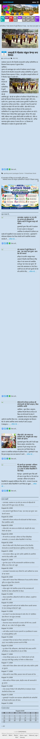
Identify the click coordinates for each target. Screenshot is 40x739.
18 (9, 719)
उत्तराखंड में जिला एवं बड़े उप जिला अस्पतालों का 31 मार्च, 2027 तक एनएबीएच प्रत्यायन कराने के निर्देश (18, 641)
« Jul (3, 726)
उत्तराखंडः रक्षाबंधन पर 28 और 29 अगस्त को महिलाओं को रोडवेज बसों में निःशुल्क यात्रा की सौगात (27, 220)
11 (9, 717)
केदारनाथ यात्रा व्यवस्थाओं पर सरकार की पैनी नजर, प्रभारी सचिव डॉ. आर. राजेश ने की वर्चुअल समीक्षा (19, 624)
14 (25, 717)
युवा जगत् (32, 19)
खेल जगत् (15, 19)
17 (4, 719)
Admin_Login (23, 735)
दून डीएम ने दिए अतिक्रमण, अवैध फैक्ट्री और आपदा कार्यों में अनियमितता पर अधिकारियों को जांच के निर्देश (19, 649)
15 (30, 717)
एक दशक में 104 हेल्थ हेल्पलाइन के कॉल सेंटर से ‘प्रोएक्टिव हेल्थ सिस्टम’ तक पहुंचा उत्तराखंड (19, 615)
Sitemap (22, 737)
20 (20, 719)
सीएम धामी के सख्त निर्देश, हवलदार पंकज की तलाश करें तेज (19, 674)
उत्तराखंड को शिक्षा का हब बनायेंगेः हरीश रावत (15, 178)
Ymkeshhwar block (30, 173)
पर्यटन (11, 19)
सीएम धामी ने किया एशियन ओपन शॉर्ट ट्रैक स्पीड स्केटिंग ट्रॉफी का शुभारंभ (20, 667)
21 (25, 719)
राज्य (6, 18)
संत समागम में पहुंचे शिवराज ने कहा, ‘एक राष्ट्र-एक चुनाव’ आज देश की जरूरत (27, 251)
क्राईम (37, 19)
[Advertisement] (20, 147)
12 (15, 717)
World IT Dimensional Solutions (29, 733)
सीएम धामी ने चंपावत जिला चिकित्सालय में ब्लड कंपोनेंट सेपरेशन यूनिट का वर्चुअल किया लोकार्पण (20, 581)
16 (36, 717)
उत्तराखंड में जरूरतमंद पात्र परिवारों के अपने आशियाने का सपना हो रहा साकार (20, 572)
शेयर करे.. (14, 169)
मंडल (19, 18)
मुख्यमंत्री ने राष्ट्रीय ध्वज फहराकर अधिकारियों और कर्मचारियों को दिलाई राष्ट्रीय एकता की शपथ (19, 698)
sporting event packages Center (13, 173)
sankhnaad (6, 58)
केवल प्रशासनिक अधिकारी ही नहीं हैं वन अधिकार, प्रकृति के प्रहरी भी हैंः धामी (19, 598)
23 (36, 719)
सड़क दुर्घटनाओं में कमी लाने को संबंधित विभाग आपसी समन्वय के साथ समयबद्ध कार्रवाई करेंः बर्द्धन (19, 606)
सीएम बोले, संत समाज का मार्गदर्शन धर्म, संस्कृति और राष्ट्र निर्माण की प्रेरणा (27, 436)
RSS (16, 737)
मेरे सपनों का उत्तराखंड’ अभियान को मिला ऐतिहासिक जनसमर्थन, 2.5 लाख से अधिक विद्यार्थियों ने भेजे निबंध (27, 467)
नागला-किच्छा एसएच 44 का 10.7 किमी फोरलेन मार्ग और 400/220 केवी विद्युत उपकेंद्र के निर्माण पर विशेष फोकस (18, 658)
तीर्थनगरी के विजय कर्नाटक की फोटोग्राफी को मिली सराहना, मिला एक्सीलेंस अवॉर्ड (27, 404)
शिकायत (16, 735)
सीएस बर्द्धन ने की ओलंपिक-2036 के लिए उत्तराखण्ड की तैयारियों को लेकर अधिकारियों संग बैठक (18, 589)
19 (15, 719)
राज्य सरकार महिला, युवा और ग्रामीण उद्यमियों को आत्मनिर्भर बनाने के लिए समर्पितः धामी (19, 555)
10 (4, 717)
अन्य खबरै (28, 19)
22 (30, 719)
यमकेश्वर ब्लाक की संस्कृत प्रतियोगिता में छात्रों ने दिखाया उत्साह (21, 179)
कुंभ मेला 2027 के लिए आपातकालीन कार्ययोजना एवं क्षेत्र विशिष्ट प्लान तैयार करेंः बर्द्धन (18, 563)
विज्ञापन (10, 735)
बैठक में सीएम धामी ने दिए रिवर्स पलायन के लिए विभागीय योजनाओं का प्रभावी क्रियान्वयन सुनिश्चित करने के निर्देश (18, 546)
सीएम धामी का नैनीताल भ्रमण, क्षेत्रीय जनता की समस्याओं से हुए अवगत (19, 681)
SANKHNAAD (8, 2)
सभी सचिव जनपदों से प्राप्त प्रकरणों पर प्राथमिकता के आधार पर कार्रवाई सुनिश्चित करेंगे (19, 632)
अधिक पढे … (13, 239)
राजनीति (24, 19)
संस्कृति (2, 19)
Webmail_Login (33, 735)
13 (20, 717)
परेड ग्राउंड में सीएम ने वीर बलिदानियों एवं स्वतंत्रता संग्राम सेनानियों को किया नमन (18, 690)
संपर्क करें (4, 735)
